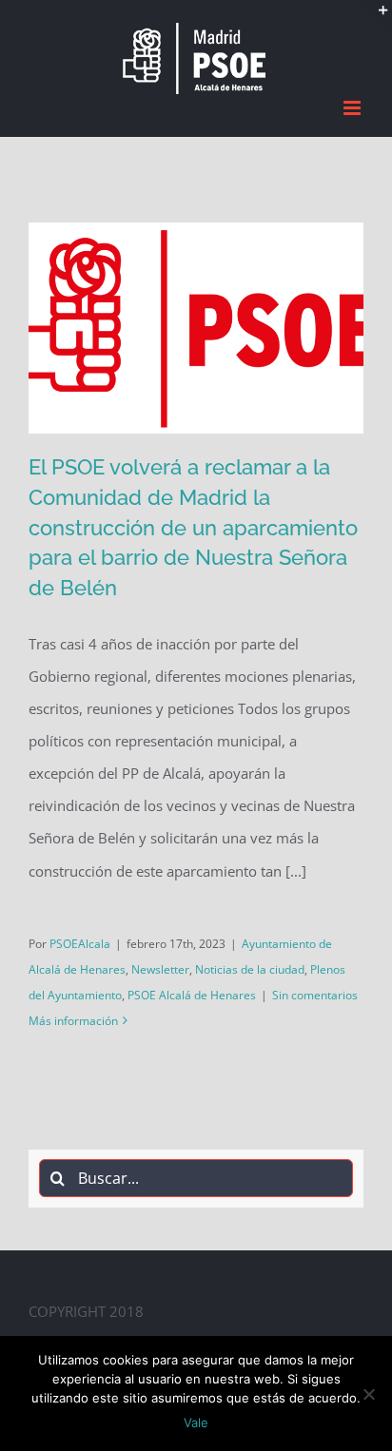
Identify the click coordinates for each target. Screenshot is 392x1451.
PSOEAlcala (79, 940)
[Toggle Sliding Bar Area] (375, 17)
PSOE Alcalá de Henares (191, 992)
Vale (196, 1422)
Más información (73, 1018)
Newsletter (160, 966)
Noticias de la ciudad (249, 966)
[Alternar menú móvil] (353, 105)
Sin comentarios (315, 992)
